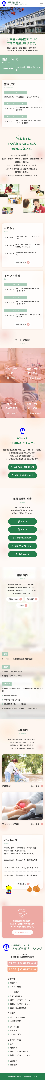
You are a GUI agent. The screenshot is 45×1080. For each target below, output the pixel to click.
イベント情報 (15, 986)
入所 (12, 1044)
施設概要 (30, 599)
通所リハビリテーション (20, 1000)
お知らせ (13, 983)
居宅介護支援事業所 (18, 1008)
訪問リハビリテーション (20, 1004)
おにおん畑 (14, 1026)
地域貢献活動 (15, 1021)
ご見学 (21, 605)
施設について (13, 599)
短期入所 (13, 1047)
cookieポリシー (16, 1034)
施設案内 (13, 1061)
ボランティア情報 (17, 1017)
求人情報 (13, 1030)
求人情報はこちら (21, 932)
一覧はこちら (21, 262)
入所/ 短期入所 (16, 996)
